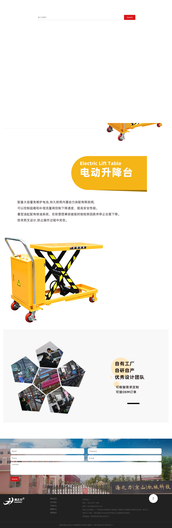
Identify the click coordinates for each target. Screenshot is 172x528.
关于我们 (53, 502)
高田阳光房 (95, 516)
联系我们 (53, 513)
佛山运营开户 (104, 516)
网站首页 (53, 499)
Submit (15, 479)
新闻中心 (53, 509)
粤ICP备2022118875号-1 (103, 525)
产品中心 (53, 506)
